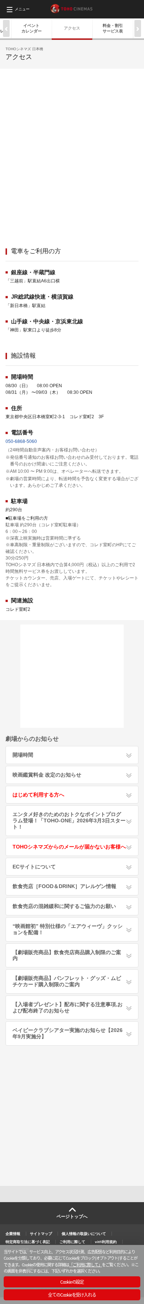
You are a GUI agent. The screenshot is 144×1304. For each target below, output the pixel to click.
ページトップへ (72, 1216)
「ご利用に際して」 (85, 1264)
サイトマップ (41, 1234)
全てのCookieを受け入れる (72, 1294)
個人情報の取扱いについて (84, 1234)
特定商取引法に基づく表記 (28, 1242)
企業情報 (13, 1234)
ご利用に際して (72, 1242)
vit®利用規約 (106, 1242)
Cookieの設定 (72, 1282)
